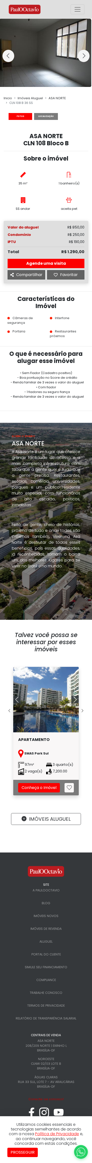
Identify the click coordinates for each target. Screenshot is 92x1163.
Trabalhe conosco (46, 993)
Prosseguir (23, 1152)
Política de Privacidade (57, 1134)
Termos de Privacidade (46, 1005)
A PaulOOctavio (46, 890)
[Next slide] (84, 56)
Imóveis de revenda (46, 929)
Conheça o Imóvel (39, 787)
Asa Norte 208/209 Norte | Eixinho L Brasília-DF (46, 1045)
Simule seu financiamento (46, 967)
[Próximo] (74, 699)
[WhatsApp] (81, 1152)
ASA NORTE (57, 98)
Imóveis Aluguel (30, 98)
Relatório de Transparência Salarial (46, 1018)
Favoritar (69, 275)
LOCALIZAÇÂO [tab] (46, 116)
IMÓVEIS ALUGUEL (50, 819)
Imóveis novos (46, 916)
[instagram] (44, 1115)
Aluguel (46, 941)
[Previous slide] (8, 56)
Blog (46, 903)
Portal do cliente (46, 954)
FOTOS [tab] (20, 116)
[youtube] (59, 1115)
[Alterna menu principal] (77, 9)
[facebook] (31, 1115)
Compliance (46, 980)
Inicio (8, 98)
